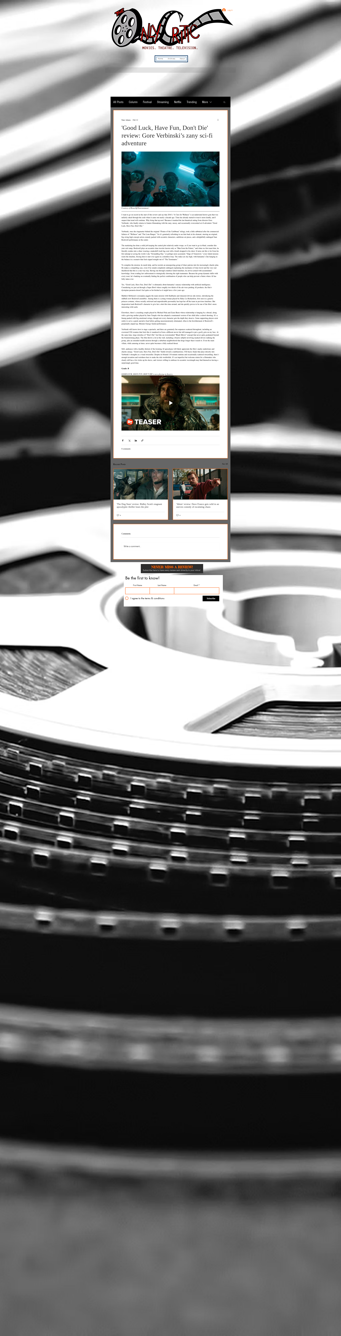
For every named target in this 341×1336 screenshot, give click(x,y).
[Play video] (170, 403)
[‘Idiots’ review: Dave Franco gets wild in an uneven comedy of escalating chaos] (200, 484)
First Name (137, 585)
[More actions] (218, 119)
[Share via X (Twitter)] (129, 440)
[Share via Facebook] (122, 440)
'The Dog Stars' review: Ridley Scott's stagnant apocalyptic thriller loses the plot (139, 505)
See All (225, 464)
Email (196, 585)
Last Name (162, 585)
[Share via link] (142, 440)
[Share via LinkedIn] (136, 440)
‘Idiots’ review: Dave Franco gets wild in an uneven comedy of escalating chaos (197, 505)
